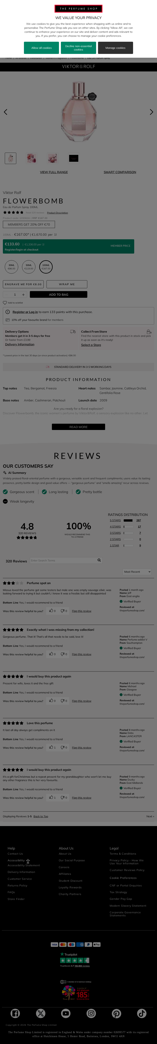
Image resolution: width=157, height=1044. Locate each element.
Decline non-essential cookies (78, 47)
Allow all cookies (41, 48)
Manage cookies (115, 48)
